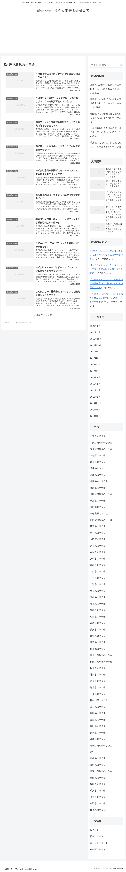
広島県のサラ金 (98, 616)
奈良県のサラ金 (98, 546)
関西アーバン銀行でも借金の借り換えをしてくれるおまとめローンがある (105, 103)
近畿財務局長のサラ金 (101, 745)
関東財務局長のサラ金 (101, 771)
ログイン (94, 830)
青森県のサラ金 (98, 778)
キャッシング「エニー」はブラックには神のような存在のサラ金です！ (106, 254)
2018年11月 (96, 371)
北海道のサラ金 (98, 487)
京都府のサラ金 (98, 455)
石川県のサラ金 (98, 694)
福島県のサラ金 (98, 719)
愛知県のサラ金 (98, 636)
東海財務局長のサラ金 (101, 662)
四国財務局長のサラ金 (101, 520)
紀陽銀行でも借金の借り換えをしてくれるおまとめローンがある (105, 117)
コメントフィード (99, 843)
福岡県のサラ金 (98, 713)
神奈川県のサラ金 (99, 700)
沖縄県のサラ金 (98, 674)
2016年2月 (95, 384)
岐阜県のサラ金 (98, 591)
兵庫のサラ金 (96, 468)
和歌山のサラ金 (98, 507)
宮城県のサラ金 (98, 552)
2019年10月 (96, 345)
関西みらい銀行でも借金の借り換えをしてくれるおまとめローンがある (105, 89)
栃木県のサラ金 (98, 668)
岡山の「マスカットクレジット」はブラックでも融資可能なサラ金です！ (106, 269)
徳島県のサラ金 (98, 623)
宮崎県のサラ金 (98, 558)
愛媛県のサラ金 (98, 629)
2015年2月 (95, 397)
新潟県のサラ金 (98, 642)
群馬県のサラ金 (98, 732)
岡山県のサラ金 (98, 597)
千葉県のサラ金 (98, 500)
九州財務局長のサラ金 (101, 449)
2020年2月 (95, 326)
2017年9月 (95, 377)
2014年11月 (96, 403)
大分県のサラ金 (98, 533)
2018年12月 (96, 364)
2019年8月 (95, 358)
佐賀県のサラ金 (98, 462)
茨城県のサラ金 (98, 739)
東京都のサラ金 (98, 649)
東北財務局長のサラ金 (101, 655)
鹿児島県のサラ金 (99, 810)
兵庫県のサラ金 (98, 475)
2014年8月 (95, 416)
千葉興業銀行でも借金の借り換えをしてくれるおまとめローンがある (105, 132)
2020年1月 (95, 332)
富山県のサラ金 (98, 565)
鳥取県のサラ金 (98, 803)
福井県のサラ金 (98, 707)
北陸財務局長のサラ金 (101, 494)
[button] (121, 64)
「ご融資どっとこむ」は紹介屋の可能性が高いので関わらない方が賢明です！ (106, 283)
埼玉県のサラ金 (98, 526)
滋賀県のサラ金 (98, 681)
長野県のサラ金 (98, 765)
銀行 (92, 752)
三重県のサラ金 (98, 436)
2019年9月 (95, 351)
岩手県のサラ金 (98, 603)
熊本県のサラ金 (98, 687)
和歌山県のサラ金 (99, 513)
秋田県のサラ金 (98, 726)
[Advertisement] (63, 36)
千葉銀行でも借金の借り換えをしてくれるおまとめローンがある (105, 146)
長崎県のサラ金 (98, 758)
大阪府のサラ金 (98, 539)
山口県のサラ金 (98, 571)
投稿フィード (96, 836)
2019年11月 (96, 339)
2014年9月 (95, 410)
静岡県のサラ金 (98, 784)
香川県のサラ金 (98, 790)
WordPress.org (97, 849)
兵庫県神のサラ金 (99, 481)
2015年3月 (95, 390)
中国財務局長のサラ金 (101, 442)
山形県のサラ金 (98, 578)
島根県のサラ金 (98, 610)
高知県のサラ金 (98, 797)
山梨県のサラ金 (98, 584)
